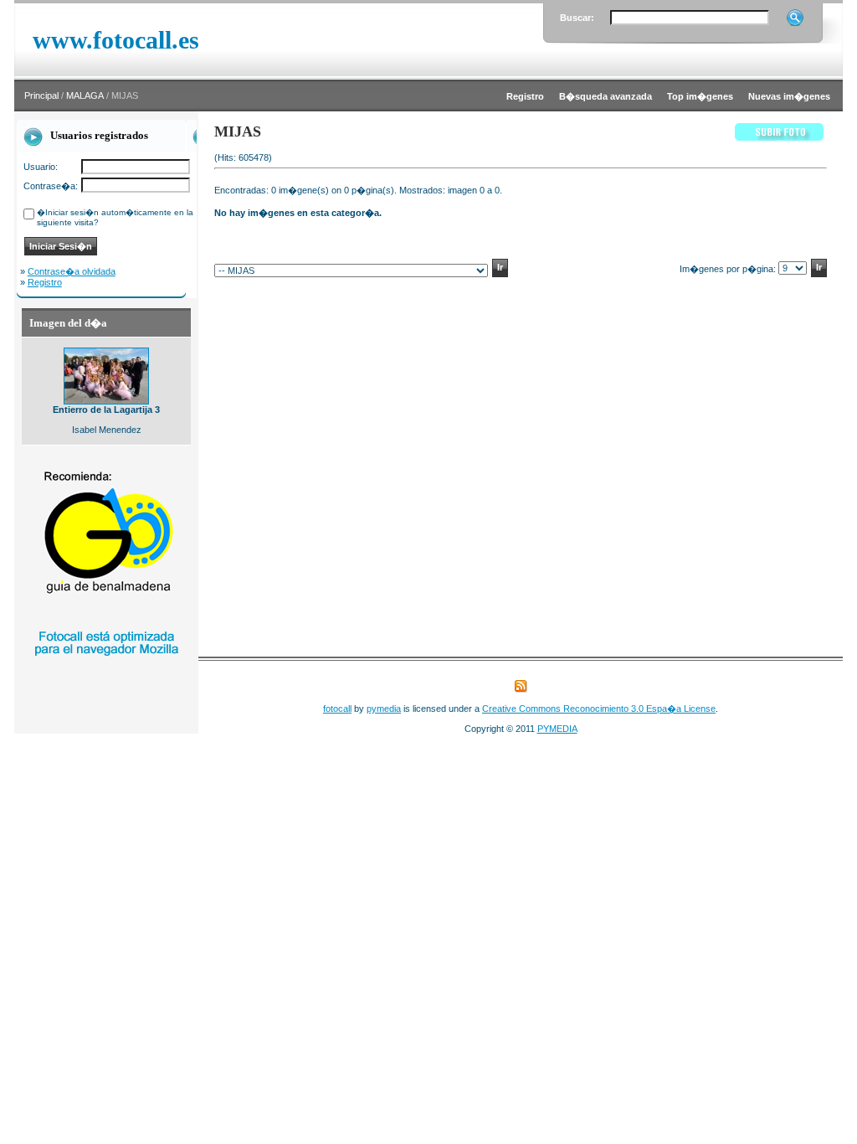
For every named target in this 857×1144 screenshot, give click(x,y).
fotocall (337, 708)
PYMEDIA (557, 729)
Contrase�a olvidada (71, 271)
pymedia (384, 708)
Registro (45, 282)
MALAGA (85, 95)
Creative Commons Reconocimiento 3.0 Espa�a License (599, 708)
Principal (41, 95)
